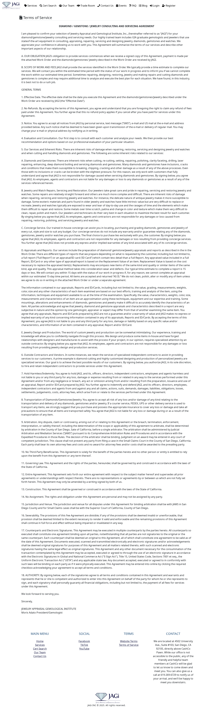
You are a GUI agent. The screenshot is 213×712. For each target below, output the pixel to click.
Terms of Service (128, 645)
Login (156, 5)
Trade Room (87, 5)
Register (170, 5)
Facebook (84, 641)
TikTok (84, 645)
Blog (144, 5)
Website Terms (129, 641)
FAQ (133, 5)
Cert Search (49, 5)
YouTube (84, 648)
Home (40, 641)
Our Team (68, 5)
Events (122, 5)
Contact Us (107, 5)
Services (32, 5)
